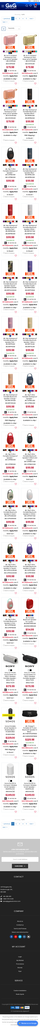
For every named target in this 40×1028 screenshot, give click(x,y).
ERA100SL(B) (30, 792)
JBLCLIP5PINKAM (10, 628)
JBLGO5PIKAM (10, 64)
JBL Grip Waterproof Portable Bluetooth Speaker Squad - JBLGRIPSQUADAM (10, 285)
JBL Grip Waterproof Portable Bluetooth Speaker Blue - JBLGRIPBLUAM (30, 172)
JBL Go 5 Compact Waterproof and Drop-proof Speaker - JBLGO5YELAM (30, 58)
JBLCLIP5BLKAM (10, 177)
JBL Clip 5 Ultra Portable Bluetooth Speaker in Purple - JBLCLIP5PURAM (30, 567)
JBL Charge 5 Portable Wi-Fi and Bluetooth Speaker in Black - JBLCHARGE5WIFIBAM (29, 730)
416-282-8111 (7, 896)
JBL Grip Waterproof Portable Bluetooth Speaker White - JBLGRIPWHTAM (30, 228)
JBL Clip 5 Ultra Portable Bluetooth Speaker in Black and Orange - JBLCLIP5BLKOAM (29, 458)
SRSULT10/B (30, 683)
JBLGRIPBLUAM (30, 177)
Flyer (20, 971)
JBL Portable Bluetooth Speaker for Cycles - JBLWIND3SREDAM (29, 620)
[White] (6, 51)
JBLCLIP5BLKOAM (30, 464)
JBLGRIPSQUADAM (10, 290)
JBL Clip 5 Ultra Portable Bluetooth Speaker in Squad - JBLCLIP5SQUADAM (10, 567)
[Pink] (8, 51)
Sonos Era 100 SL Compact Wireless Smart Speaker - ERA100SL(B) (29, 786)
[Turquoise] (17, 51)
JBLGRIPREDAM (10, 234)
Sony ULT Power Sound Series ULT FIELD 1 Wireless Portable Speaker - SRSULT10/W (10, 676)
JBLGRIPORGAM (10, 403)
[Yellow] (9, 51)
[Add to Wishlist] (15, 83)
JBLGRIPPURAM (30, 290)
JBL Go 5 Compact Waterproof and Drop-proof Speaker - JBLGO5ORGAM (10, 112)
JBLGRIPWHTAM (29, 234)
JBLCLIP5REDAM (10, 464)
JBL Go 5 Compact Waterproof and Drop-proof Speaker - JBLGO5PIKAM (10, 58)
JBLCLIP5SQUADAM (10, 573)
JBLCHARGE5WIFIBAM (29, 736)
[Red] (15, 51)
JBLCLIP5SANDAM (10, 519)
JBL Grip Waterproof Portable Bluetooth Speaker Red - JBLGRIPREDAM (10, 228)
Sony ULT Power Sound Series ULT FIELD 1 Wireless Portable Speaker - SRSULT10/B (29, 676)
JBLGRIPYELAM (30, 347)
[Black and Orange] (6, 165)
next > (32, 19)
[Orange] (11, 51)
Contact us (20, 925)
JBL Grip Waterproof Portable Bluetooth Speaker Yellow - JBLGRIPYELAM (30, 341)
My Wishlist (20, 960)
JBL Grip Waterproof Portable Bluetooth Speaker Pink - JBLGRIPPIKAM (10, 341)
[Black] (13, 51)
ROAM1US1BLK (10, 734)
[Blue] (9, 53)
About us (20, 921)
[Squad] (11, 53)
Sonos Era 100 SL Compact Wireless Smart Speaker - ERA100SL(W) (10, 786)
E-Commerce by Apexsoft (20, 1011)
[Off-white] (9, 670)
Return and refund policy (20, 932)
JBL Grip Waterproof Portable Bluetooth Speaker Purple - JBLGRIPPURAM (30, 285)
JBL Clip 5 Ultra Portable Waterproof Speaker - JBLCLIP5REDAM (10, 457)
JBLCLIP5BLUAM (30, 403)
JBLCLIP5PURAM (29, 573)
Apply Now (13, 76)
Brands (20, 968)
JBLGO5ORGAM (10, 118)
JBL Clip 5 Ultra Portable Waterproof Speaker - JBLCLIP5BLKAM (10, 172)
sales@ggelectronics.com (11, 901)
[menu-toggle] (3, 6)
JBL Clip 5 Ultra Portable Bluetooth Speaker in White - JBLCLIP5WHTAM (29, 513)
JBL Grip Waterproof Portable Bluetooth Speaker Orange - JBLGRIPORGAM (10, 397)
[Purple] (4, 51)
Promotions (20, 964)
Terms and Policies (20, 929)
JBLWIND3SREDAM (30, 626)
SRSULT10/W (10, 683)
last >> (5, 22)
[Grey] (31, 615)
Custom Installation (20, 991)
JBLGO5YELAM (30, 64)
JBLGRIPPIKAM (10, 347)
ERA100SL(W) (10, 792)
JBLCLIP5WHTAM (29, 519)
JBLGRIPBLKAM (30, 118)
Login (20, 957)
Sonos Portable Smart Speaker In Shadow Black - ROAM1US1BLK (10, 729)
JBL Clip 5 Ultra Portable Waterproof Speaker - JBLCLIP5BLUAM (29, 397)
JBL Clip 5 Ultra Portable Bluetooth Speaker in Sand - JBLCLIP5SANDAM (10, 513)
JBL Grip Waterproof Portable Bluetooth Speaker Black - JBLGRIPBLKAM (30, 112)
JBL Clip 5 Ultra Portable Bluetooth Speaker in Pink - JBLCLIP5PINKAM (10, 622)
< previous (6, 19)
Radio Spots (20, 994)
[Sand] (10, 166)
